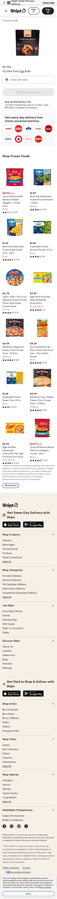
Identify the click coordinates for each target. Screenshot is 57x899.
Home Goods (10, 549)
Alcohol (6, 540)
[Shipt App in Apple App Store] (11, 524)
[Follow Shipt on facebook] (4, 826)
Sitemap (7, 668)
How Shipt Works (12, 611)
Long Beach (9, 797)
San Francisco (10, 749)
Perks (5, 722)
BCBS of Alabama (12, 820)
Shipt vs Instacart (12, 628)
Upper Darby (10, 793)
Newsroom (8, 655)
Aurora (6, 784)
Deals (5, 632)
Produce (7, 553)
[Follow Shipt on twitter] (26, 826)
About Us (7, 646)
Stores (6, 615)
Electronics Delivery (13, 588)
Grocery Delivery (12, 576)
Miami (5, 753)
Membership (9, 620)
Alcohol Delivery (11, 580)
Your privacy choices (20, 872)
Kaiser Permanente (13, 816)
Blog (5, 659)
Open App (49, 3)
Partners (7, 664)
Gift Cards (8, 624)
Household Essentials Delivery (19, 593)
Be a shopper (10, 709)
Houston (7, 758)
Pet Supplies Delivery (14, 584)
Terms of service (10, 868)
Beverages (8, 545)
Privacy (26, 868)
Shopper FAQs (10, 731)
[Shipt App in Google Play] (33, 524)
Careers (7, 651)
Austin (6, 745)
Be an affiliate (10, 718)
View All (6, 562)
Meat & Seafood (11, 557)
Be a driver (8, 714)
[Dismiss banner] (4, 3)
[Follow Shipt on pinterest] (19, 826)
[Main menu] (6, 11)
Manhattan (9, 762)
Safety (6, 726)
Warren (6, 789)
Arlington (7, 780)
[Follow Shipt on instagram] (11, 826)
